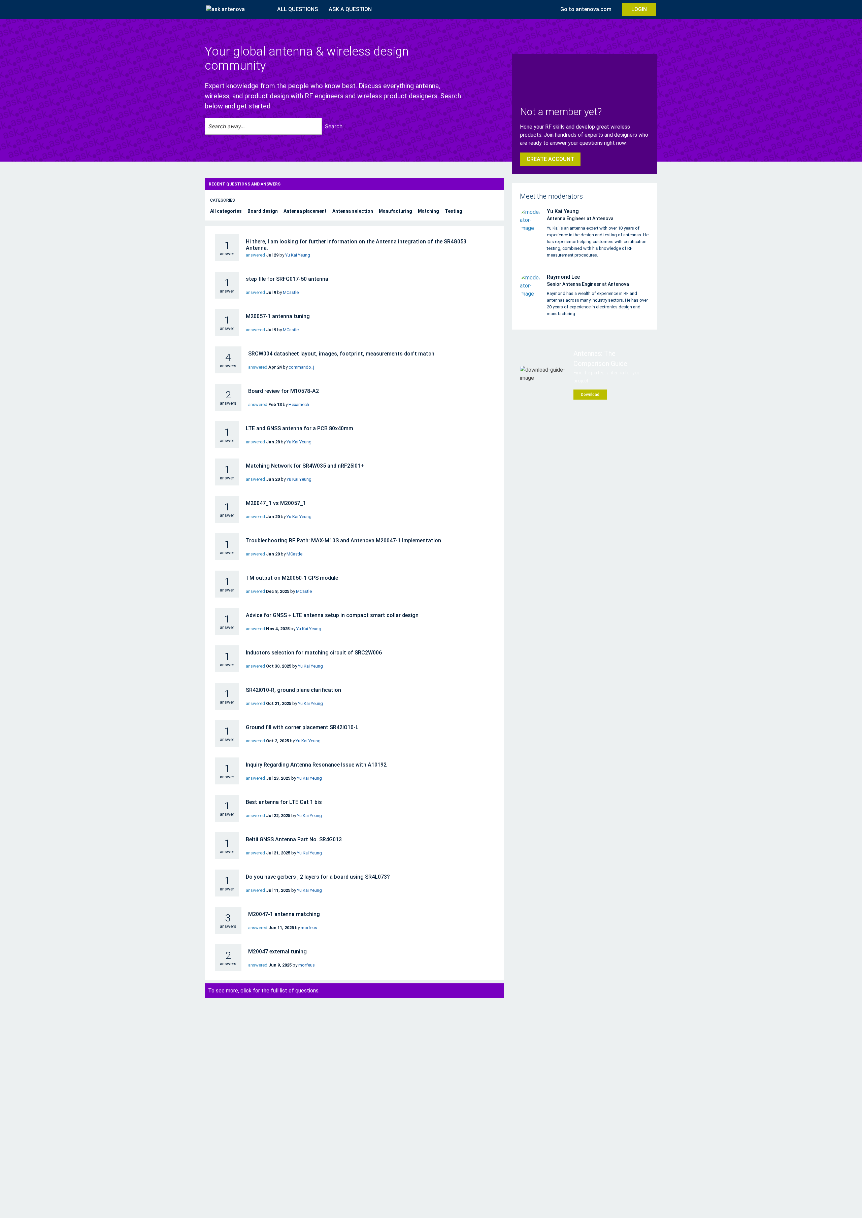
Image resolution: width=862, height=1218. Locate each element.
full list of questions (295, 990)
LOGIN (639, 9)
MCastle (291, 292)
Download (590, 394)
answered (255, 255)
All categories (226, 211)
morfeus (309, 927)
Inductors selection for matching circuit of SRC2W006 (314, 652)
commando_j (301, 367)
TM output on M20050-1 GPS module (292, 578)
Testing (453, 211)
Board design (263, 211)
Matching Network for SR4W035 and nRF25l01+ (305, 466)
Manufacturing (396, 211)
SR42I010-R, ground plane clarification (293, 690)
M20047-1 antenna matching (284, 914)
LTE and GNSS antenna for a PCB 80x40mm (299, 428)
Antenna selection (353, 211)
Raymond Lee (563, 277)
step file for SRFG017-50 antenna (287, 279)
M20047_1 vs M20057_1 (276, 503)
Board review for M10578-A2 (283, 391)
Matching (429, 211)
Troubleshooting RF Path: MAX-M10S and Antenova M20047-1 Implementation (343, 540)
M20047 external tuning (277, 951)
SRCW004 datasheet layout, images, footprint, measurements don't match (341, 353)
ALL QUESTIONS (297, 9)
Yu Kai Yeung (297, 255)
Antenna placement (306, 211)
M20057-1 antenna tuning (278, 316)
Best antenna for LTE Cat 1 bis (284, 802)
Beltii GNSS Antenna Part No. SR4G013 (294, 839)
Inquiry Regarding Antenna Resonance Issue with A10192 (316, 765)
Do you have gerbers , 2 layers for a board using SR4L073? (318, 877)
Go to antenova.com (585, 9)
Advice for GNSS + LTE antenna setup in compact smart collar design (332, 615)
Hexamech (299, 404)
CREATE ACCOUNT (550, 159)
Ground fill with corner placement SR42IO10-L (302, 727)
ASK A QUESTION (350, 9)
